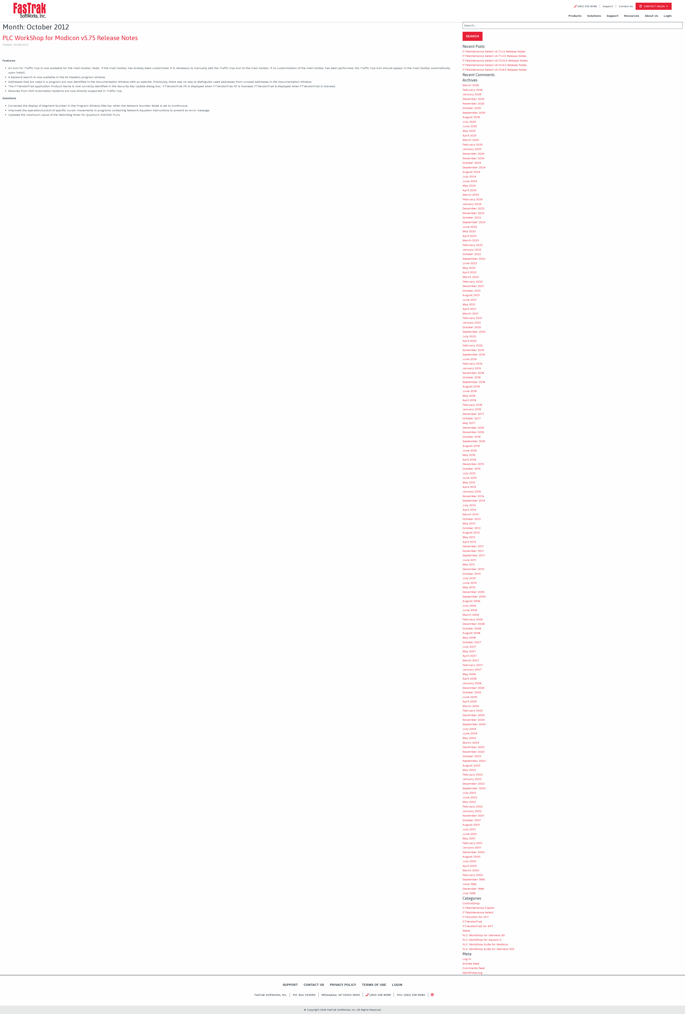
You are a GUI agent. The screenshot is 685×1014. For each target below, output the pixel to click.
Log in (467, 959)
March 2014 (471, 514)
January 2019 (472, 368)
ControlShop (471, 903)
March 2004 (471, 742)
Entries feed (471, 963)
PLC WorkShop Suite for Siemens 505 (488, 949)
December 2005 (473, 688)
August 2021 (471, 295)
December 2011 (473, 546)
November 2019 (473, 350)
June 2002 (470, 797)
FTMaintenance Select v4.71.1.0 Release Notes (494, 51)
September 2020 (474, 331)
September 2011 (474, 555)
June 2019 (470, 359)
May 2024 (469, 185)
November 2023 (473, 213)
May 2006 (469, 674)
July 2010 (469, 578)
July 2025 (469, 121)
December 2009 (473, 592)
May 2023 (469, 231)
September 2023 (474, 222)
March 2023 (471, 240)
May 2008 (469, 637)
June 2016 (470, 450)
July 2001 (469, 829)
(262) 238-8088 (380, 995)
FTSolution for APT (476, 917)
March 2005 (471, 706)
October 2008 (472, 628)
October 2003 (472, 756)
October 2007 (472, 642)
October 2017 (472, 418)
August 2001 (471, 824)
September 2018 (474, 382)
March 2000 (471, 870)
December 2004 (474, 715)
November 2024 (473, 158)
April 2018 (469, 400)
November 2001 (473, 815)
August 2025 (471, 117)
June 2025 (470, 126)
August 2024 (471, 172)
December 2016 (473, 427)
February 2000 (473, 875)
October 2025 (472, 108)
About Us (651, 15)
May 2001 (469, 838)
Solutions (594, 15)
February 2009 (473, 619)
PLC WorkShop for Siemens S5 (484, 935)
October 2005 (472, 692)
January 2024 (472, 204)
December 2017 (473, 414)
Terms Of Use (374, 985)
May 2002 (469, 802)
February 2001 (472, 843)
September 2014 (474, 500)
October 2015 (472, 468)
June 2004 (470, 733)
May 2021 (469, 304)
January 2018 (472, 409)
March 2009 (471, 614)
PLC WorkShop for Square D (482, 939)
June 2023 (470, 226)
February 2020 (473, 345)
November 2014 (473, 496)
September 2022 (474, 258)
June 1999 (469, 884)
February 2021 (472, 318)
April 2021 (469, 309)
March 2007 (471, 660)
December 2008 (473, 624)
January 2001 (472, 847)
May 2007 (469, 651)
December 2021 (473, 286)
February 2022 (473, 281)
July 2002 (469, 792)
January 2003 (472, 779)
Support (608, 6)
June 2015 (470, 477)
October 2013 (472, 519)
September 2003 (474, 761)
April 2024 (470, 190)
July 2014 (469, 505)
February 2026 (473, 90)
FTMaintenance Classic (478, 907)
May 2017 (469, 423)
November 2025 (473, 103)
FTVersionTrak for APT (478, 926)
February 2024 (473, 199)
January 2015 (472, 491)
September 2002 (474, 788)
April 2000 (470, 866)
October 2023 (472, 217)
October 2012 (472, 528)
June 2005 (470, 697)
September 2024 (474, 167)
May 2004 (469, 738)
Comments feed (474, 968)
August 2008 (471, 633)
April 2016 (469, 459)
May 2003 (469, 770)
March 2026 (471, 85)
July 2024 (469, 176)
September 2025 (474, 112)
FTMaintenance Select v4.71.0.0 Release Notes (494, 56)
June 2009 (470, 610)
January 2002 (472, 811)
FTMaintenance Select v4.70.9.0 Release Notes (495, 65)
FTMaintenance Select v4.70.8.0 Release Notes (495, 69)
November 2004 (474, 719)
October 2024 (472, 162)
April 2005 (470, 701)
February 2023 (473, 245)
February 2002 (473, 806)
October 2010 (472, 573)
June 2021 (470, 299)
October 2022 (472, 254)
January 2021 (472, 322)
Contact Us (626, 6)
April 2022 (469, 272)
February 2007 (473, 665)
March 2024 (471, 194)
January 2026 (472, 94)
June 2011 (469, 560)
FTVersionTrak (472, 921)
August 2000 (471, 856)
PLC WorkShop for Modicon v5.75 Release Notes (70, 38)
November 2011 (473, 551)
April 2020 (470, 340)
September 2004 (474, 724)
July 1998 (469, 893)
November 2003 (473, 751)
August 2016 (471, 446)
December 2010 (473, 569)
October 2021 (472, 290)
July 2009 (469, 605)
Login (668, 15)
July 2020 (469, 336)
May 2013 (469, 523)
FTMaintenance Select (478, 912)
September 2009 (474, 596)
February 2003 (473, 774)
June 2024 (470, 181)
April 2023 (469, 236)
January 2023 (472, 249)
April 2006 (470, 678)
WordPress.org (472, 972)
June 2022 (470, 263)
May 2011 (469, 564)
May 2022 (469, 268)
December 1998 (473, 888)
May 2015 (469, 482)
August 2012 (471, 532)
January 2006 (472, 683)
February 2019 (472, 363)
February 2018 (472, 404)
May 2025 (469, 131)
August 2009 (471, 601)
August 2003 (471, 765)
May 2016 (469, 455)
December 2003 (473, 747)
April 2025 (469, 135)
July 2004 (469, 729)
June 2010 (470, 582)
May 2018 (469, 395)
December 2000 (474, 852)
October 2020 (472, 327)
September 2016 (474, 441)
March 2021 (470, 313)
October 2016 (472, 436)
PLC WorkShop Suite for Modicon (485, 944)
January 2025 (472, 149)
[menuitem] (575, 16)
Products (575, 15)
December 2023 (473, 208)
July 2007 (469, 646)
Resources (631, 15)
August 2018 (471, 386)
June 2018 (470, 391)
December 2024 (473, 153)
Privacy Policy (343, 985)
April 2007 (470, 655)
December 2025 (473, 99)
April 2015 (469, 487)
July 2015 (469, 473)
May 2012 (469, 537)
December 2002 (473, 783)
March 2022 (471, 277)
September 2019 (474, 354)
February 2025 (473, 144)
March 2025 (471, 140)
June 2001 (470, 834)
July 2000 (469, 861)
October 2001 (472, 820)
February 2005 (473, 710)
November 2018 (473, 373)
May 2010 (469, 587)
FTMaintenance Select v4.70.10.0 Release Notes (495, 60)
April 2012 (469, 541)
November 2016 (473, 432)
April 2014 (469, 509)
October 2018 (472, 377)
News (466, 930)
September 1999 (474, 879)
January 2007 (472, 669)
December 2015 (473, 464)
